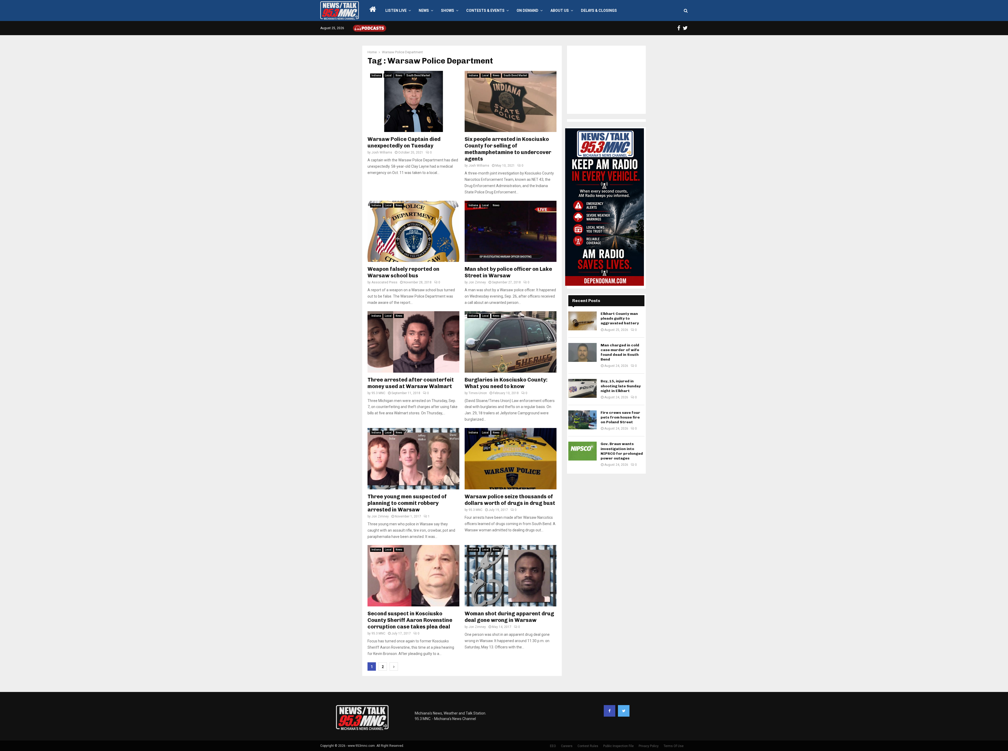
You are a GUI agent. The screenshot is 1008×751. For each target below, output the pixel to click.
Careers (567, 746)
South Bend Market (418, 75)
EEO (553, 746)
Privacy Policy (649, 746)
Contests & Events (485, 10)
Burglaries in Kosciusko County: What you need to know (506, 383)
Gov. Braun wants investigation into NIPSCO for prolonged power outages (622, 451)
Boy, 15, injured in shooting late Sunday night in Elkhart (621, 386)
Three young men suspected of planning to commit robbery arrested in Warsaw (407, 503)
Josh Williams (381, 152)
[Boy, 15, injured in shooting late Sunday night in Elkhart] (582, 388)
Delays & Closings (599, 10)
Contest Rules (588, 746)
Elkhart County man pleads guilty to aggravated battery (620, 318)
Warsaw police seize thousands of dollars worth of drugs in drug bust (510, 499)
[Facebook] (609, 711)
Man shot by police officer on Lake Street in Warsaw (508, 272)
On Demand (527, 10)
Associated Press (384, 282)
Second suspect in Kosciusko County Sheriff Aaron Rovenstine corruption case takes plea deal (410, 620)
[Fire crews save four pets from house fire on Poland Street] (582, 419)
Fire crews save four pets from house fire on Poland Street (620, 417)
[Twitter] (623, 711)
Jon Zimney (477, 282)
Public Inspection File (618, 746)
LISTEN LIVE (396, 10)
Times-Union (478, 393)
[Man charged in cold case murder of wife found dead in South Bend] (582, 352)
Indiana (376, 75)
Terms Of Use (674, 746)
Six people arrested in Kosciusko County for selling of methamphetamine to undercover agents (508, 149)
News (424, 10)
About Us (559, 10)
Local (388, 75)
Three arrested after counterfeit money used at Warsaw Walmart (411, 383)
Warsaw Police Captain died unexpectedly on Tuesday (404, 142)
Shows (447, 10)
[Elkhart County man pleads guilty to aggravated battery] (582, 320)
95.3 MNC (378, 393)
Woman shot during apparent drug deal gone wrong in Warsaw (509, 616)
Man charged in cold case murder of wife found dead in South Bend (620, 352)
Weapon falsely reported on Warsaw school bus (403, 272)
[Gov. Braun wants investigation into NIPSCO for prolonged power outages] (582, 451)
